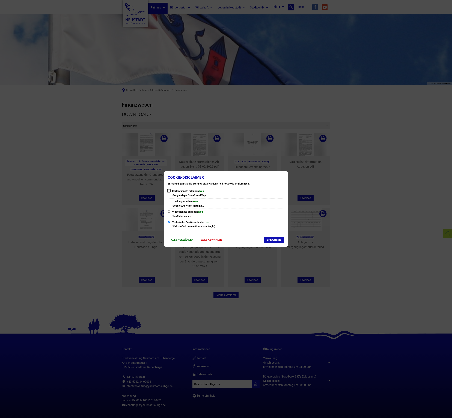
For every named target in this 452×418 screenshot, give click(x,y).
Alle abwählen (211, 239)
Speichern (274, 239)
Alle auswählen (182, 239)
